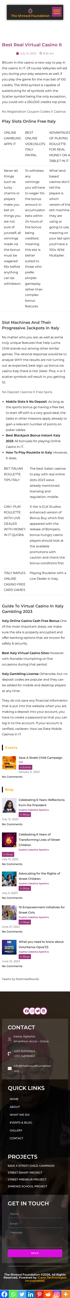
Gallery (16, 1130)
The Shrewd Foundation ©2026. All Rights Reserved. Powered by (35, 1277)
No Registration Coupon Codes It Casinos (34, 111)
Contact (16, 1138)
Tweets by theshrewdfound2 (20, 979)
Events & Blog (21, 1122)
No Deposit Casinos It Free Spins (27, 392)
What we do (20, 1114)
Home (14, 1099)
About (15, 1107)
